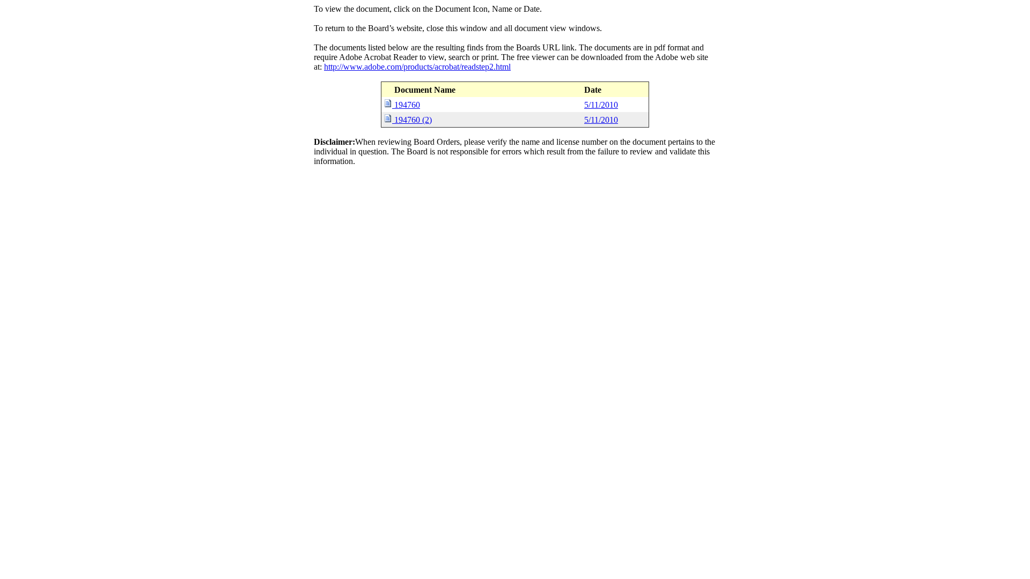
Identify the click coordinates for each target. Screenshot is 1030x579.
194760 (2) (413, 119)
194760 (407, 104)
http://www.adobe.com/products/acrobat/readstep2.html (417, 66)
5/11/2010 (601, 104)
